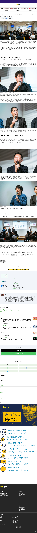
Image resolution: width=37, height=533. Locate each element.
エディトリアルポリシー (22, 493)
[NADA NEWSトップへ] (18, 4)
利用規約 (20, 495)
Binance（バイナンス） (28, 398)
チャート (6, 10)
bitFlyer (2, 288)
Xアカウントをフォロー (19, 350)
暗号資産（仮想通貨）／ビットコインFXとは (23, 508)
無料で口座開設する (16, 278)
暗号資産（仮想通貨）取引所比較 (23, 506)
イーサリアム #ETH (11, 398)
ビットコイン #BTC (4, 398)
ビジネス (1, 385)
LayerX (9, 309)
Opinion (1, 392)
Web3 (16, 398)
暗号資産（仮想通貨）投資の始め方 (23, 504)
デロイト (2, 311)
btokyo (1, 12)
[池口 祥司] (2, 295)
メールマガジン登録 (3, 494)
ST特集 (26, 5)
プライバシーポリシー (22, 494)
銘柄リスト (18, 10)
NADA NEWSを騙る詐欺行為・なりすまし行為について (8, 377)
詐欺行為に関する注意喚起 (4, 495)
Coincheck (2, 279)
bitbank (2, 283)
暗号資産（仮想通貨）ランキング (23, 510)
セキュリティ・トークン (15, 309)
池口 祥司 (2, 15)
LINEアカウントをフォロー (19, 353)
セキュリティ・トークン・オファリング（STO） (27, 309)
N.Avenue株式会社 (15, 516)
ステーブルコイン (20, 398)
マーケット (2, 387)
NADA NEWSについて (3, 493)
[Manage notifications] (35, 531)
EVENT (6, 309)
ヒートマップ (31, 10)
